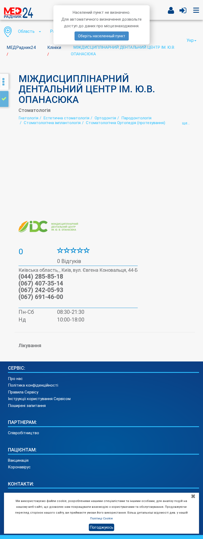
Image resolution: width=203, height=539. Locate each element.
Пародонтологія (136, 118)
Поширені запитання (27, 405)
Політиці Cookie (101, 518)
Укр (190, 40)
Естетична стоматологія (66, 118)
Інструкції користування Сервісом (39, 398)
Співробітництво (23, 433)
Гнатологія (28, 118)
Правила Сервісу (23, 392)
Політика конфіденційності (33, 385)
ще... (186, 123)
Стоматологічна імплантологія (52, 122)
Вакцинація (18, 460)
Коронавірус (19, 467)
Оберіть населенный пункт (101, 36)
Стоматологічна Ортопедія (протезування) (125, 122)
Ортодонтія (105, 118)
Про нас (15, 378)
